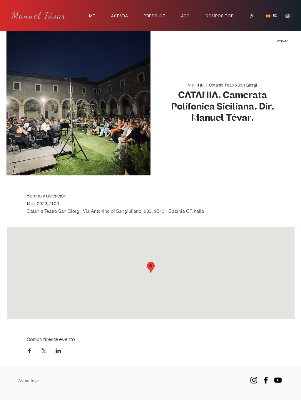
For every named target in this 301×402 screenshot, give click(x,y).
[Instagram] (253, 380)
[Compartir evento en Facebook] (29, 350)
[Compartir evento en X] (44, 350)
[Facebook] (265, 380)
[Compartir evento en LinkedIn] (58, 350)
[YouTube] (277, 380)
